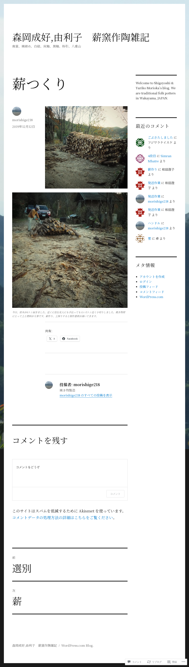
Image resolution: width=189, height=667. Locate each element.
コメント (115, 493)
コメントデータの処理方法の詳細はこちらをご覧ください (62, 517)
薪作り (152, 169)
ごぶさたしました (160, 137)
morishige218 (22, 120)
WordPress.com (151, 297)
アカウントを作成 (152, 276)
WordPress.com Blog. (77, 645)
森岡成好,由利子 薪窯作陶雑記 (81, 37)
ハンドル (154, 223)
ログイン (146, 281)
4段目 (152, 156)
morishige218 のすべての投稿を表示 (86, 395)
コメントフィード (152, 292)
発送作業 (154, 183)
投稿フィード (149, 286)
